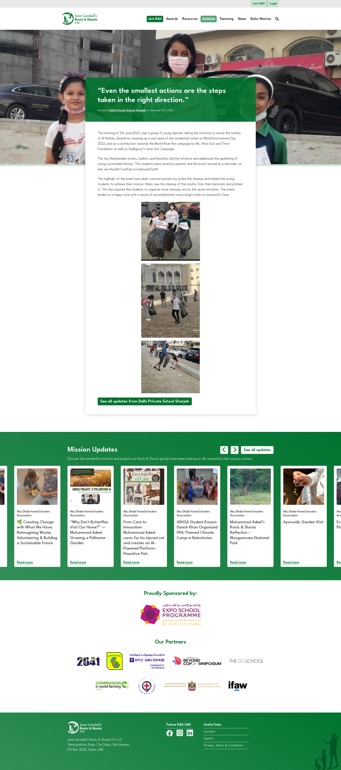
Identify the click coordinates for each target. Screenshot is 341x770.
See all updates (257, 450)
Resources (190, 19)
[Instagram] (180, 733)
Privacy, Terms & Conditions (223, 745)
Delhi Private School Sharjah (127, 110)
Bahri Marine (261, 19)
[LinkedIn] (190, 733)
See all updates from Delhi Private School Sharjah (144, 401)
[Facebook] (169, 734)
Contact (209, 731)
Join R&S (259, 3)
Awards (172, 19)
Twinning (227, 19)
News (242, 19)
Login (273, 3)
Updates (208, 19)
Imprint (208, 738)
